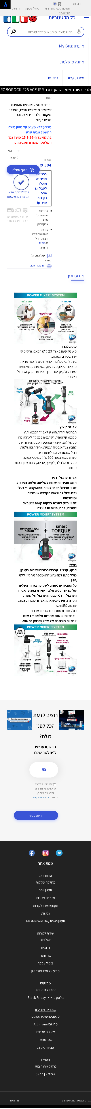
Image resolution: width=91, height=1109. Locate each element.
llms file (14, 1100)
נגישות (45, 913)
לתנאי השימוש (41, 797)
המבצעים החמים (45, 990)
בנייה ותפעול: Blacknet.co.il (76, 1100)
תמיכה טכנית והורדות (57, 8)
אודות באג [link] (45, 875)
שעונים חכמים (45, 1032)
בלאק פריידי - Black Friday (45, 997)
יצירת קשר (75, 78)
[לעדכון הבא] (2, 89)
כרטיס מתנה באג (46, 1066)
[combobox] (45, 32)
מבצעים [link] (45, 983)
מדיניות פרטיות (45, 897)
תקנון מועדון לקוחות (45, 905)
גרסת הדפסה (37, 265)
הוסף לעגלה (20, 170)
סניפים (52, 78)
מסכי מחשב (45, 1039)
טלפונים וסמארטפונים (46, 1016)
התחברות (78, 4)
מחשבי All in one (46, 1024)
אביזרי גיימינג (45, 1047)
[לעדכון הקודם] (89, 89)
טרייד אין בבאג (45, 1074)
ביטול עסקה (32, 8)
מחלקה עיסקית (45, 882)
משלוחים (45, 940)
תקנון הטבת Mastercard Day (45, 921)
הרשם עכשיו (36, 815)
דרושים (16, 8)
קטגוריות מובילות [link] (45, 1009)
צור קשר (45, 955)
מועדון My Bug (71, 46)
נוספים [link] (45, 1059)
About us (64, 13)
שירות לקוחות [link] (45, 933)
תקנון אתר (45, 890)
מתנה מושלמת (72, 62)
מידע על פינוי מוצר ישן (45, 971)
